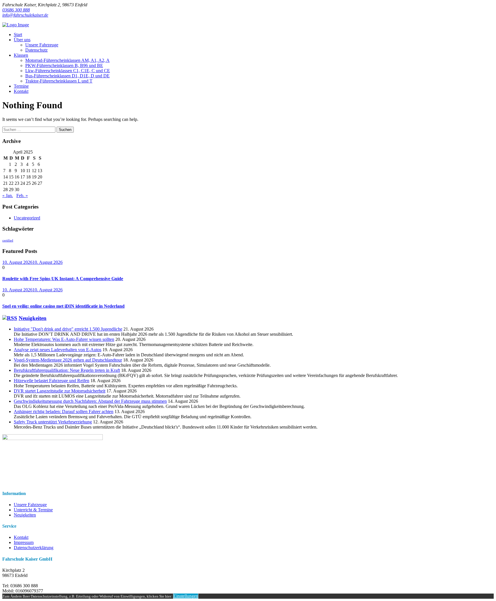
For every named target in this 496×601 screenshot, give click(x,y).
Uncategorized (27, 217)
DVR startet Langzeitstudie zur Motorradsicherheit (59, 390)
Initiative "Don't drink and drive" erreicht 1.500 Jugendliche (68, 329)
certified (7, 240)
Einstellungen (185, 596)
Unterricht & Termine (33, 509)
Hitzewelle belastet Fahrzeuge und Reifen (51, 380)
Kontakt (21, 537)
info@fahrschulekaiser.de (25, 15)
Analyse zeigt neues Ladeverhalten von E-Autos (57, 349)
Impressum (24, 542)
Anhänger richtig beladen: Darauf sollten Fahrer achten (63, 411)
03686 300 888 (16, 9)
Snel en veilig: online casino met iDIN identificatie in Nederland (63, 306)
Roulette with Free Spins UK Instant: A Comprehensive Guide (62, 278)
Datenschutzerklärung (33, 547)
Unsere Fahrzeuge (30, 504)
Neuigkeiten (32, 318)
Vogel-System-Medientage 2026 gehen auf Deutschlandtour (68, 360)
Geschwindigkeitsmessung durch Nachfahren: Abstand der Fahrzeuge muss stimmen (90, 401)
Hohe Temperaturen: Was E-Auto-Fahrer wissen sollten (64, 339)
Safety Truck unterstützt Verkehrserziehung (53, 421)
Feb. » (22, 195)
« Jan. (7, 195)
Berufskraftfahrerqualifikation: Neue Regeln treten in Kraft (67, 370)
